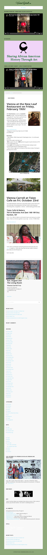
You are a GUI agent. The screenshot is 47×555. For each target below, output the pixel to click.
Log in (8, 427)
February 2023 (10, 341)
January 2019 (9, 355)
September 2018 (10, 360)
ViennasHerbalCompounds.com (12, 515)
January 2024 (9, 338)
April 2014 (9, 397)
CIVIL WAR (9, 443)
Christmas (9, 406)
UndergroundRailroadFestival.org (12, 519)
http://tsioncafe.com (11, 222)
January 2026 (9, 331)
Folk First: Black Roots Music (12, 413)
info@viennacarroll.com (26, 552)
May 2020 (9, 347)
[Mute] (39, 33)
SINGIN (8, 449)
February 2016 (10, 383)
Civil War (8, 407)
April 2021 (9, 345)
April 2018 (9, 366)
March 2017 (9, 372)
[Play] (5, 33)
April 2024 (9, 336)
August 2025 (9, 333)
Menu (24, 7)
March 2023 (9, 340)
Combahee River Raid (12, 446)
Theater (8, 418)
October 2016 (9, 376)
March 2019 (9, 353)
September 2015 (10, 386)
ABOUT (8, 439)
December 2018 (10, 357)
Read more (8, 296)
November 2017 (10, 369)
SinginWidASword (9, 517)
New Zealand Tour (10, 316)
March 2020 (9, 348)
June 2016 (9, 381)
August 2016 (9, 379)
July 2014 (9, 393)
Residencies (9, 416)
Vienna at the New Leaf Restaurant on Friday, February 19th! (22, 106)
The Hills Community (12, 444)
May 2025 (9, 334)
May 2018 (9, 364)
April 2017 (9, 371)
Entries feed (9, 429)
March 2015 (9, 390)
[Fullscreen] (41, 33)
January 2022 (9, 343)
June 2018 (9, 362)
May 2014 (9, 395)
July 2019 (9, 350)
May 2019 (9, 352)
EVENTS (8, 409)
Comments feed (10, 430)
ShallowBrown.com (10, 516)
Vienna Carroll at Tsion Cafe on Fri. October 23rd (22, 199)
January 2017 (9, 374)
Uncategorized (10, 419)
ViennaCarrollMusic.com (11, 513)
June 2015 (9, 388)
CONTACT (9, 451)
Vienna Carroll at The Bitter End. (13, 312)
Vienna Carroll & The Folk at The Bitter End (15, 311)
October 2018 (9, 359)
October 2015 (9, 384)
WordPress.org (10, 432)
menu (8, 248)
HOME (8, 437)
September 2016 (10, 378)
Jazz (8, 414)
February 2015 (10, 391)
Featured (9, 411)
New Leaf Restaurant (11, 129)
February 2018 (10, 367)
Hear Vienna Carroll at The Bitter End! (14, 314)
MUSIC (8, 441)
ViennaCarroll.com (23, 3)
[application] (23, 24)
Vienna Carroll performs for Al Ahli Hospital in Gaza (17, 318)
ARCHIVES (9, 404)
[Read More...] (11, 483)
